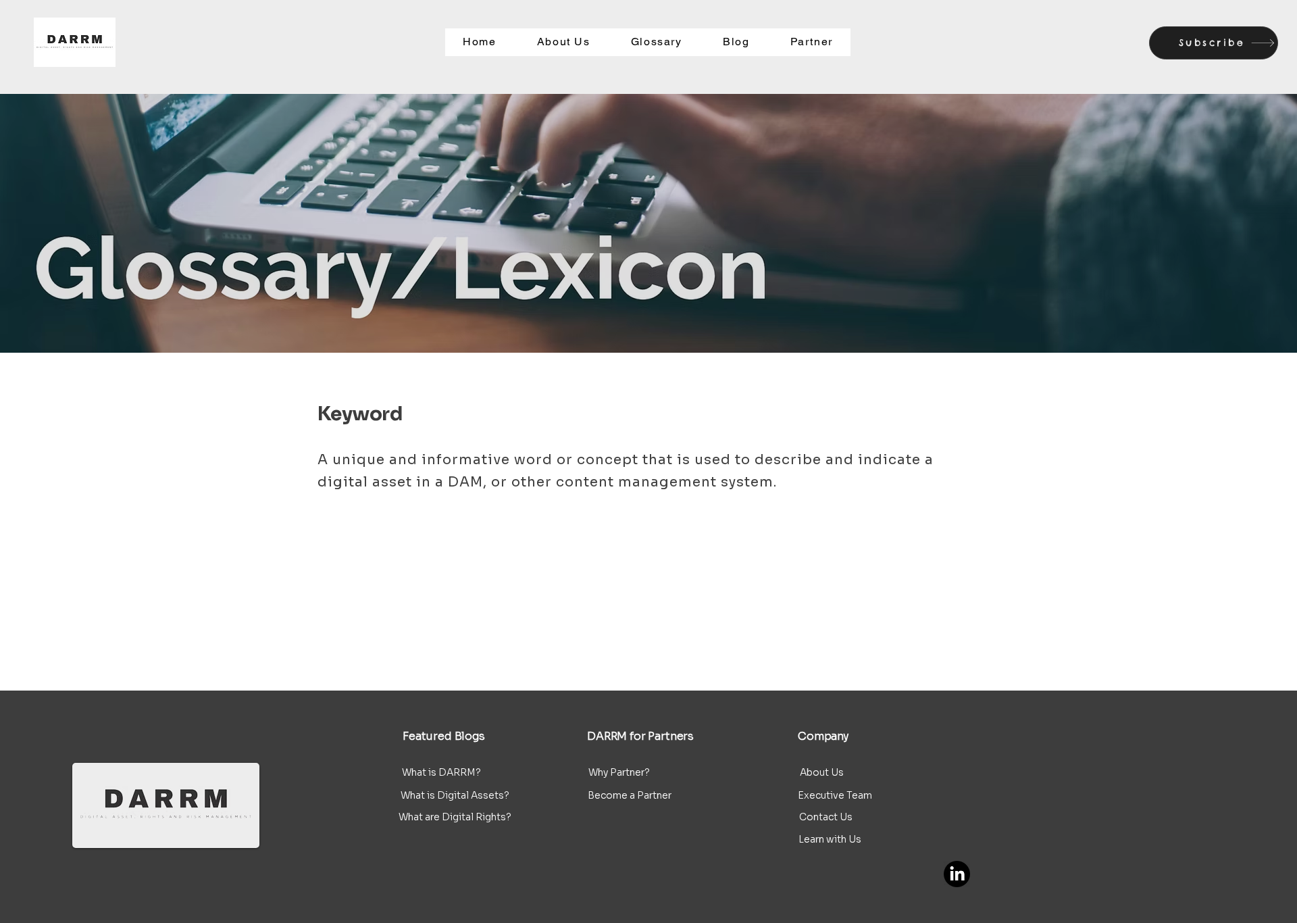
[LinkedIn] (957, 874)
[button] (1213, 42)
